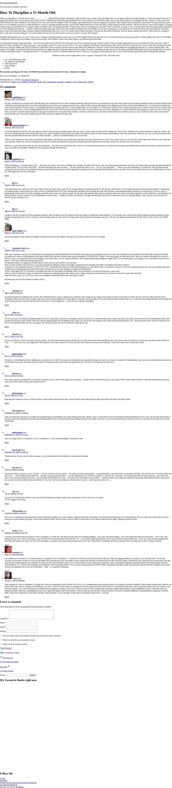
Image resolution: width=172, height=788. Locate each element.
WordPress (20, 787)
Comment (4, 619)
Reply (7, 118)
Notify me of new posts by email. (15, 644)
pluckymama (17, 354)
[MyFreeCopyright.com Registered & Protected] (18, 783)
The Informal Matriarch (8, 3)
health (40, 82)
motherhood (51, 82)
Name (3, 623)
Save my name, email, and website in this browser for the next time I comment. (32, 636)
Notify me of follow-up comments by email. (19, 640)
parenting (60, 82)
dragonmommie (18, 125)
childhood (25, 82)
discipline (33, 82)
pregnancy (68, 82)
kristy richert (17, 231)
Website (3, 631)
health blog (134, 47)
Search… (3, 675)
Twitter (2, 778)
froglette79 (16, 159)
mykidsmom (17, 97)
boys (18, 82)
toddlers (90, 82)
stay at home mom (80, 82)
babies (13, 82)
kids (44, 82)
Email (3, 627)
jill (13, 183)
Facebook (3, 781)
